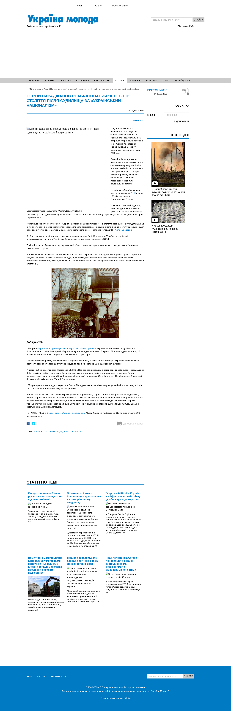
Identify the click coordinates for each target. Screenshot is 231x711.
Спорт (166, 80)
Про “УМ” (97, 6)
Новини (49, 80)
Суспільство (102, 80)
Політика (65, 80)
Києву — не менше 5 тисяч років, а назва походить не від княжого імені (45, 496)
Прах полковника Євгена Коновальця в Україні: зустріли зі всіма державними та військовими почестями (121, 564)
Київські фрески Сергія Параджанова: (66, 413)
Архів (79, 6)
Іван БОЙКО (138, 120)
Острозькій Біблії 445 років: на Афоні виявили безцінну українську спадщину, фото (123, 496)
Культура (151, 80)
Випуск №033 (157, 90)
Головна (34, 80)
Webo (128, 698)
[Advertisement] (115, 52)
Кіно (67, 431)
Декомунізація (54, 431)
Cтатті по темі (42, 482)
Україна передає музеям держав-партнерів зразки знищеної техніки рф (83, 561)
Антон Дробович (123, 230)
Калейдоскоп (183, 80)
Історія (119, 80)
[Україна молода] (62, 19)
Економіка (82, 80)
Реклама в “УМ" (120, 6)
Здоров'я (134, 80)
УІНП (133, 193)
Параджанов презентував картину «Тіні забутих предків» (66, 348)
